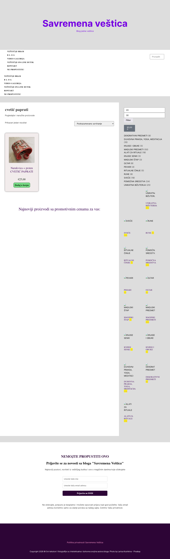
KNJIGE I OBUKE (132, 146)
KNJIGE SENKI (130, 156)
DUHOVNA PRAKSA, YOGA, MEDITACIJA (143, 139)
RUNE (126, 174)
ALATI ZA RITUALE (133, 152)
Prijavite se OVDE (85, 493)
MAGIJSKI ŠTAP (131, 159)
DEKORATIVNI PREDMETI (135, 135)
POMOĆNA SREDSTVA (134, 181)
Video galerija (16, 58)
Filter (128, 120)
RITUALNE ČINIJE (132, 170)
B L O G (11, 55)
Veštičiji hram (15, 51)
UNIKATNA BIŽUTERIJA (135, 185)
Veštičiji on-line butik (20, 62)
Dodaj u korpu (22, 185)
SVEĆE (127, 177)
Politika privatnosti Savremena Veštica (85, 542)
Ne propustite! (15, 69)
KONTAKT (12, 66)
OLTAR (127, 163)
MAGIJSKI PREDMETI (134, 149)
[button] (76, 73)
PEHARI (127, 167)
